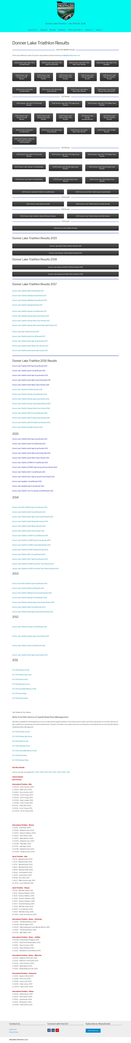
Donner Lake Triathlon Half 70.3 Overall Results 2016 (29, 413)
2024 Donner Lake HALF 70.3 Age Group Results (65, 155)
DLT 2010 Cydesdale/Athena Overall (24, 750)
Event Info (32, 30)
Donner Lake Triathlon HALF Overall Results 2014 (28, 554)
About (98, 30)
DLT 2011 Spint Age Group (21, 684)
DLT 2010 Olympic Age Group (22, 736)
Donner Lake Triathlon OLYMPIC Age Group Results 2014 (31, 540)
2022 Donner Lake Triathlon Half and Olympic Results (38, 216)
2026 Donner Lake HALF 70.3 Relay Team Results (79, 63)
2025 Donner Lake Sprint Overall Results (24, 131)
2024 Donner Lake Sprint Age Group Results (65, 180)
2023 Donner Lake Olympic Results (38, 204)
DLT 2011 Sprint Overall (20, 679)
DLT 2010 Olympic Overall (20, 732)
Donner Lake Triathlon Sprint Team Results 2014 (28, 531)
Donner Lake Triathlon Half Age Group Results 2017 (29, 295)
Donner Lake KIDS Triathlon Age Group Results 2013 (29, 583)
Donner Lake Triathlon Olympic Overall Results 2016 (29, 394)
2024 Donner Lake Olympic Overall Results (29, 167)
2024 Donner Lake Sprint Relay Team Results (102, 180)
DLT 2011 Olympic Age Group (21, 674)
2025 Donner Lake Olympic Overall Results (21, 117)
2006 (37, 772)
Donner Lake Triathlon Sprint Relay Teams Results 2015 (30, 458)
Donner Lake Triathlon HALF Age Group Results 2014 (30, 559)
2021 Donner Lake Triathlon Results (65, 228)
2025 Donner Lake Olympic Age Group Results (43, 117)
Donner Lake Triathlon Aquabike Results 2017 (27, 305)
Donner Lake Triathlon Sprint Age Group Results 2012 (30, 655)
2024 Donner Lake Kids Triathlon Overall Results (38, 192)
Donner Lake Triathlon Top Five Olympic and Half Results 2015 (32, 491)
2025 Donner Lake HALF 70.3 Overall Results (28, 104)
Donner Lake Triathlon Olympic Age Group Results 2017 (30, 316)
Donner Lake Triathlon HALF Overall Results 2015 (28, 472)
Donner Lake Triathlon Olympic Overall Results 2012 (29, 627)
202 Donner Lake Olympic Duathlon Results (109, 117)
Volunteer (62, 30)
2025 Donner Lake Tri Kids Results (106, 131)
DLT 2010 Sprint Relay (19, 755)
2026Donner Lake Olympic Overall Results (22, 77)
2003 (50, 772)
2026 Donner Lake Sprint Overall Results (24, 90)
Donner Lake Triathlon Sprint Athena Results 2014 (28, 526)
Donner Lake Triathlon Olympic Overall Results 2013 (29, 597)
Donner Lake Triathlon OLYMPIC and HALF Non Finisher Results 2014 (35, 568)
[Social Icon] (49, 1030)
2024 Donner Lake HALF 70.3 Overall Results (28, 155)
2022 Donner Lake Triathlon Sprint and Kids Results (93, 216)
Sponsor (88, 30)
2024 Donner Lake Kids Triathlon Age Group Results (93, 192)
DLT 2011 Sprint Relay (19, 693)
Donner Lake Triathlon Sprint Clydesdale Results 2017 (30, 350)
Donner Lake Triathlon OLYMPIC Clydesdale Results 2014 (31, 545)
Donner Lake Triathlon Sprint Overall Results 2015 (28, 444)
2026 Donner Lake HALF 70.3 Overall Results (24, 63)
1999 (68, 772)
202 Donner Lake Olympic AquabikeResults (87, 117)
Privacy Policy (13, 1032)
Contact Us (13, 1029)
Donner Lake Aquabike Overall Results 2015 (27, 481)
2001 (59, 772)
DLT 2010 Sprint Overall (20, 741)
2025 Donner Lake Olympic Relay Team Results (65, 117)
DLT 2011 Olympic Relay (20, 698)
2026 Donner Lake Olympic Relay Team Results (65, 77)
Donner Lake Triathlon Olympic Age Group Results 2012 (30, 636)
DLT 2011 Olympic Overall (20, 670)
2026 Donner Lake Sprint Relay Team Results (79, 90)
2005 (41, 772)
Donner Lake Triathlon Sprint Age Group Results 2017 (30, 341)
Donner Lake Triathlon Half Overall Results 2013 (28, 588)
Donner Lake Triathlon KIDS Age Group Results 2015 (29, 439)
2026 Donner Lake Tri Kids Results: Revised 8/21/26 (106, 90)
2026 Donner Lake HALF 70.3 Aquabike (106, 63)
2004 (46, 772)
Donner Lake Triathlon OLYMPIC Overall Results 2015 (30, 462)
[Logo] (65, 11)
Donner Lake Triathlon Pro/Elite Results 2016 (27, 389)
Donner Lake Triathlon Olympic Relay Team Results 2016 (31, 408)
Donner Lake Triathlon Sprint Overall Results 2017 (28, 336)
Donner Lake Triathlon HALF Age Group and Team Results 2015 (33, 477)
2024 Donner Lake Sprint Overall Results (29, 179)
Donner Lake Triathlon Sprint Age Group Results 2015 (30, 448)
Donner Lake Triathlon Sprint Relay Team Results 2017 (30, 346)
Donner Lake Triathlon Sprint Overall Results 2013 (28, 607)
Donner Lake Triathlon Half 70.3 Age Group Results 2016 (31, 418)
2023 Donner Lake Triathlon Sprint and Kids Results (93, 204)
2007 (33, 772)
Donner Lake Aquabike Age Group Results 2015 (28, 486)
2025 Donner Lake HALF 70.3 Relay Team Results (102, 104)
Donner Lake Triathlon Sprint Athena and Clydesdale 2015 (31, 453)
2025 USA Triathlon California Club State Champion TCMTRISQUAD (24, 140)
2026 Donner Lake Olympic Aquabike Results (87, 77)
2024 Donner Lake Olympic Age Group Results (65, 168)
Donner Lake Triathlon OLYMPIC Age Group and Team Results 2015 (34, 467)
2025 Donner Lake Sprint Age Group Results (52, 131)
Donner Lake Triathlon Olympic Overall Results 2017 (29, 311)
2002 (54, 772)
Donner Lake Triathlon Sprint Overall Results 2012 (28, 645)
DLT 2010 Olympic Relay (20, 760)
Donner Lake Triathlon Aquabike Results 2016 (27, 427)
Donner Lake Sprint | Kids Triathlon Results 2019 (65, 246)
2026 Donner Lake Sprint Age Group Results (52, 90)
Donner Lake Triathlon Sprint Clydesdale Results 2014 (30, 521)
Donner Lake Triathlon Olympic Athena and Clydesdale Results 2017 (34, 325)
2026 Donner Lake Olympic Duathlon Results (109, 77)
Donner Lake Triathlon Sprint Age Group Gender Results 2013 (32, 612)
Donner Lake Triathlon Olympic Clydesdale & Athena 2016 (31, 403)
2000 (64, 772)
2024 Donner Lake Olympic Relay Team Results (102, 168)
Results (53, 30)
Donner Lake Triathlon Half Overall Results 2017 (28, 291)
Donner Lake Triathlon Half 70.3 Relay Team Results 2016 (31, 422)
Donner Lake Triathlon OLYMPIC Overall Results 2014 (30, 535)
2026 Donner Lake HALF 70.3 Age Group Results (52, 63)
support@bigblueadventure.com (69, 55)
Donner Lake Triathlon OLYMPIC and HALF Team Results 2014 (33, 564)
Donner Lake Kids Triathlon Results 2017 (25, 331)
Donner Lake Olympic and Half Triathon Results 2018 (65, 274)
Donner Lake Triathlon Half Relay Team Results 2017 (29, 300)
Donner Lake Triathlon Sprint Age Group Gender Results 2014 (32, 517)
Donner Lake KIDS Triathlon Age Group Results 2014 (29, 507)
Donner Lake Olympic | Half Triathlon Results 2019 (65, 253)
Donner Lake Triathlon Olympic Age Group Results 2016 (30, 399)
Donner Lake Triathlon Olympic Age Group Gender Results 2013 (33, 602)
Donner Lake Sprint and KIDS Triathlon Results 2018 (65, 267)
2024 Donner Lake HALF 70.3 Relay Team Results (102, 155)
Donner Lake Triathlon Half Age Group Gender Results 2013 (32, 593)
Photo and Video (74, 30)
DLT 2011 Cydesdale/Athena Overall (24, 689)
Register (43, 30)
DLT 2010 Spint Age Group (21, 746)
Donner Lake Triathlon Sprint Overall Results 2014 (28, 512)
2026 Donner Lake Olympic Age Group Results (43, 77)
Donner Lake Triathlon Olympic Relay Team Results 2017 (31, 321)
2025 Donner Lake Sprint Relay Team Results (79, 131)
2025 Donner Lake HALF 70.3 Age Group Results (65, 104)
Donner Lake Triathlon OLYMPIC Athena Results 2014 (30, 550)
